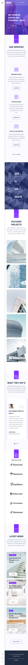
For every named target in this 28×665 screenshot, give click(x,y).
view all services (16, 154)
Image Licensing (16, 656)
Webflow (16, 660)
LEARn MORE (16, 117)
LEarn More (14, 26)
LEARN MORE (16, 88)
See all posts (16, 641)
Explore (13, 574)
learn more (16, 145)
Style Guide (21, 654)
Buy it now (21, 2)
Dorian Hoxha (16, 654)
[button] (14, 443)
